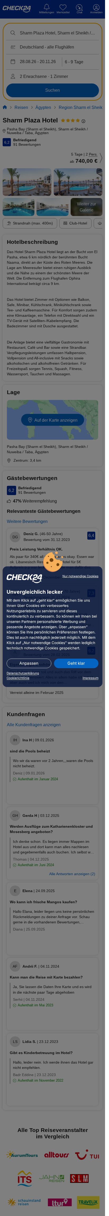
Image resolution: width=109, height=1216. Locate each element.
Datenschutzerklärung (23, 673)
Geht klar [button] (76, 663)
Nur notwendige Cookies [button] (80, 576)
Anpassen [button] (28, 663)
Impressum (90, 678)
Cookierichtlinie (18, 678)
